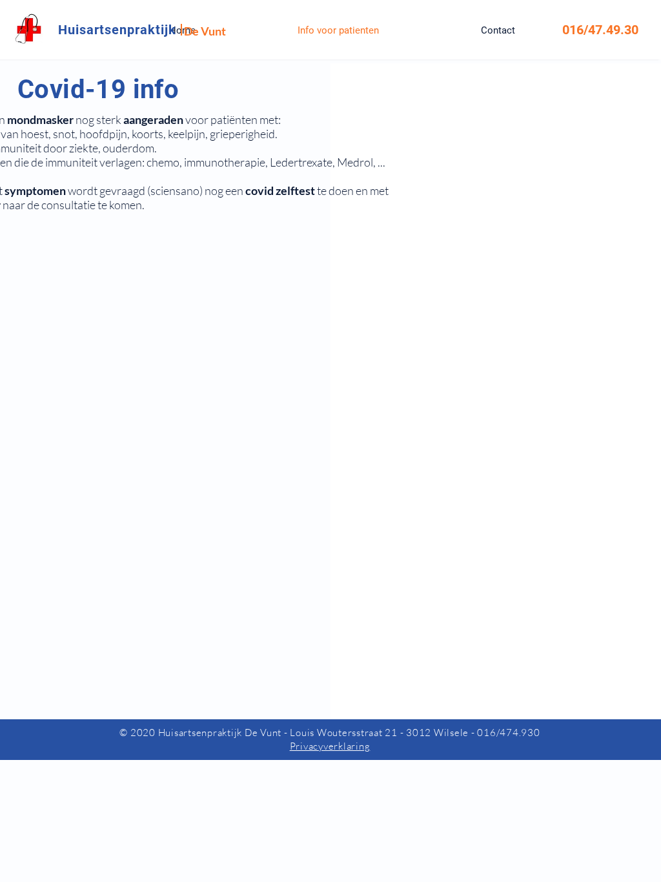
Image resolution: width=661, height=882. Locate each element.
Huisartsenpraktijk (117, 29)
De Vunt (205, 31)
